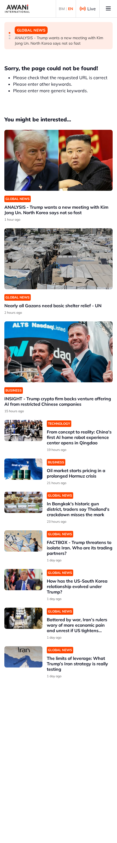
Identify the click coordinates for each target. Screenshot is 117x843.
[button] (9, 33)
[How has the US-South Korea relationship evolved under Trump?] (23, 579)
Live (91, 8)
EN (70, 8)
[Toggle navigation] (108, 8)
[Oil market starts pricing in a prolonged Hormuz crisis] (23, 469)
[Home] (17, 8)
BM (62, 8)
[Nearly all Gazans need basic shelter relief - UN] (58, 258)
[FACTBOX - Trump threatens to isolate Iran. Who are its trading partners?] (23, 541)
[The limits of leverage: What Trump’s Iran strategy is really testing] (23, 657)
